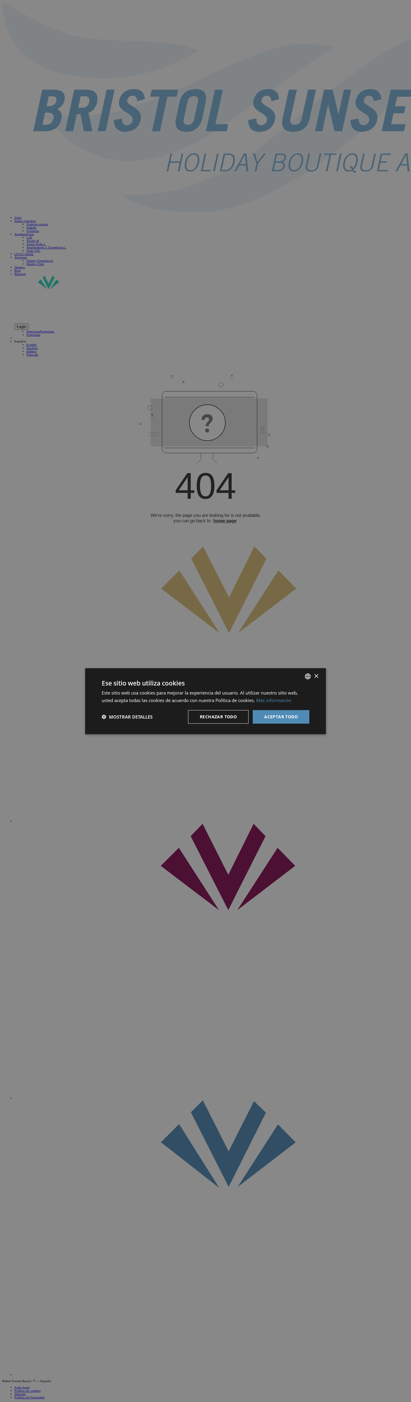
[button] (127, 716)
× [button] (316, 676)
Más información (273, 700)
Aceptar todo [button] (281, 716)
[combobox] (308, 676)
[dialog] (205, 701)
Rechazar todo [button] (218, 716)
